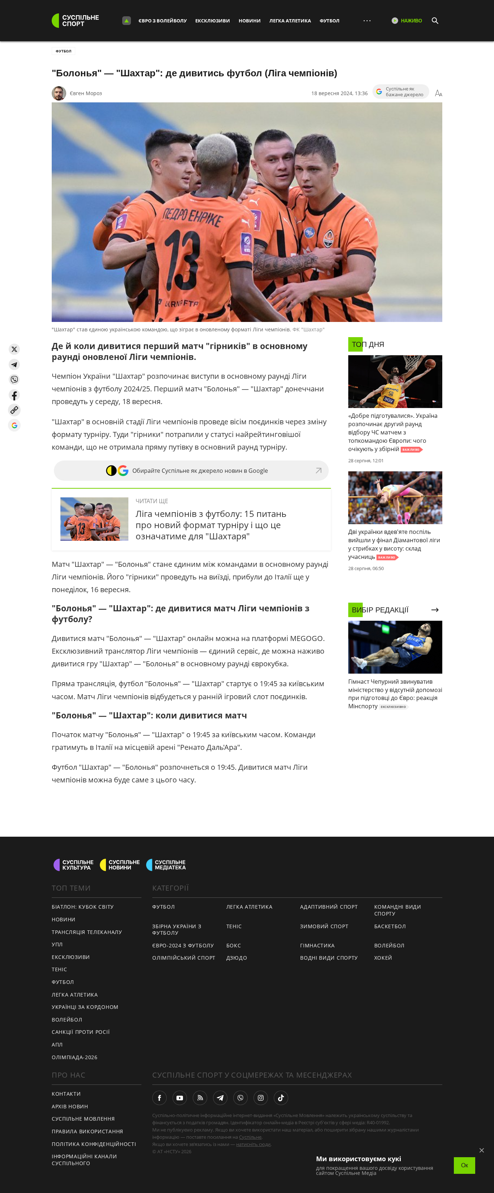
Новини (250, 20)
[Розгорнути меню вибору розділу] (126, 20)
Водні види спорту (329, 957)
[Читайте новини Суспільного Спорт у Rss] (200, 1098)
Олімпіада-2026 (75, 1057)
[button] (14, 349)
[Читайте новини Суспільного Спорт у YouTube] (180, 1098)
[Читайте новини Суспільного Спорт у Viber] (240, 1098)
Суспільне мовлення (83, 1118)
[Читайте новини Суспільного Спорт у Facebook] (159, 1098)
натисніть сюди (253, 1144)
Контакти (66, 1093)
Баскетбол (390, 926)
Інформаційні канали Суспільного (84, 1160)
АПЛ (57, 1044)
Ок (464, 1165)
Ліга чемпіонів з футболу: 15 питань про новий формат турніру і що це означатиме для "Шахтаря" (211, 525)
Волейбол (67, 1019)
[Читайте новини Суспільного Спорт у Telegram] (220, 1098)
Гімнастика (317, 945)
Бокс (233, 945)
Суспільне (250, 1137)
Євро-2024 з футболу (183, 945)
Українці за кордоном (85, 1006)
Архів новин (70, 1106)
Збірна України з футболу (176, 930)
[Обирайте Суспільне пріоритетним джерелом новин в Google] (14, 425)
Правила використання (87, 1131)
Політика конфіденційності (94, 1144)
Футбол (330, 20)
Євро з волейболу (163, 20)
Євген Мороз (86, 93)
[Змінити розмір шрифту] (438, 93)
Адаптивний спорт (329, 906)
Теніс (59, 969)
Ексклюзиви (212, 20)
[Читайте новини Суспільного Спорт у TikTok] (281, 1098)
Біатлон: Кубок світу (83, 906)
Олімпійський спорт (184, 957)
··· (367, 20)
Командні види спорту (397, 910)
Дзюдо (236, 957)
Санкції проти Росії (81, 1031)
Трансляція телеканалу (87, 932)
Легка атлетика (290, 20)
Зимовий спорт (324, 926)
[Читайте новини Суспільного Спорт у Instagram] (261, 1098)
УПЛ (57, 944)
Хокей (383, 957)
